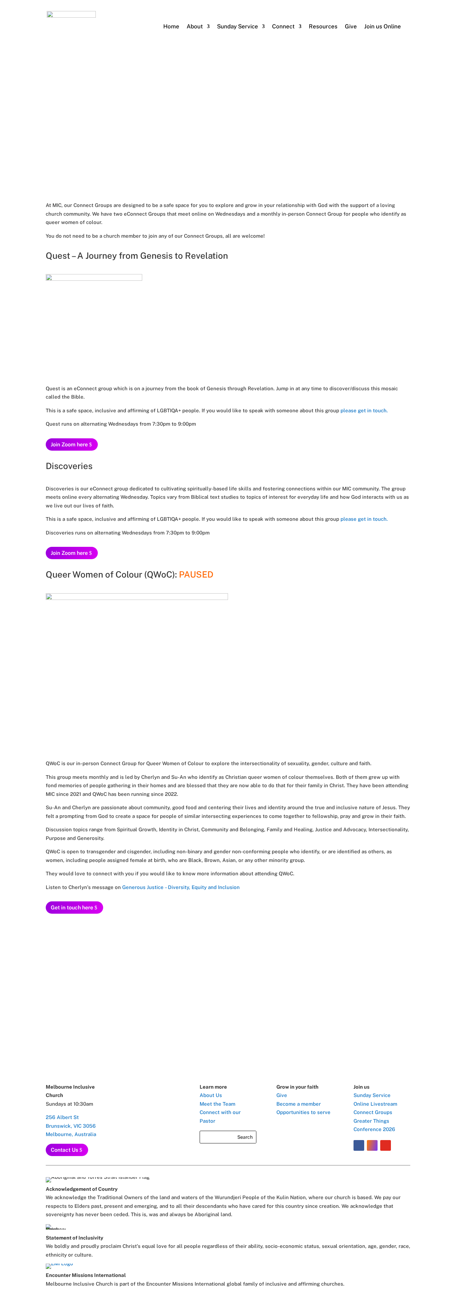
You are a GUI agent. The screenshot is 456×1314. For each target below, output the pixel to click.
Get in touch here (72, 907)
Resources (323, 26)
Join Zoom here (69, 444)
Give (351, 26)
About (195, 26)
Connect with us (228, 1003)
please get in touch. (364, 410)
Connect (283, 26)
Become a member (298, 1104)
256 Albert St (62, 1117)
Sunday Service (372, 1095)
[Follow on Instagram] (372, 1145)
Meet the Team (217, 1104)
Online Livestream (375, 1104)
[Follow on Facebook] (359, 1145)
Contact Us (64, 1150)
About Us (211, 1095)
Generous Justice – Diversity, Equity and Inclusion (181, 887)
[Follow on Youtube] (385, 1145)
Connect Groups (373, 1112)
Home (171, 26)
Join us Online (382, 26)
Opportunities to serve (303, 1112)
